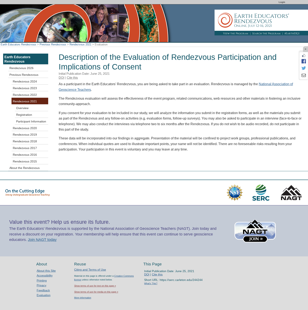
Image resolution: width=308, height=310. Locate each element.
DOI (61, 77)
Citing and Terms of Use (90, 269)
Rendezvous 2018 (25, 141)
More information (82, 297)
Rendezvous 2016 (25, 154)
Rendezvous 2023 (25, 88)
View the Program (235, 33)
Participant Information (31, 121)
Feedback (43, 290)
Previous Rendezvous (53, 44)
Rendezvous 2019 (25, 134)
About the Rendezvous (24, 168)
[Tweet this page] (303, 68)
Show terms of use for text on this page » (95, 285)
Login (282, 2)
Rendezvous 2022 (25, 94)
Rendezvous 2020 (25, 128)
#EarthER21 (292, 33)
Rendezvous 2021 (80, 44)
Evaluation (43, 295)
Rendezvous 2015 (25, 161)
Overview (22, 108)
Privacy (41, 285)
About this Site (46, 270)
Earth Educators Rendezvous (18, 44)
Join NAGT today (42, 240)
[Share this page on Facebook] (303, 61)
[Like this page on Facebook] (303, 55)
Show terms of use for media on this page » (96, 292)
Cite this (72, 77)
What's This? (150, 283)
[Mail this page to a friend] (303, 75)
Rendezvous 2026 (21, 68)
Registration (24, 114)
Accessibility (45, 275)
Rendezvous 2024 (25, 81)
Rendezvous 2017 (25, 148)
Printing (42, 280)
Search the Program (266, 33)
